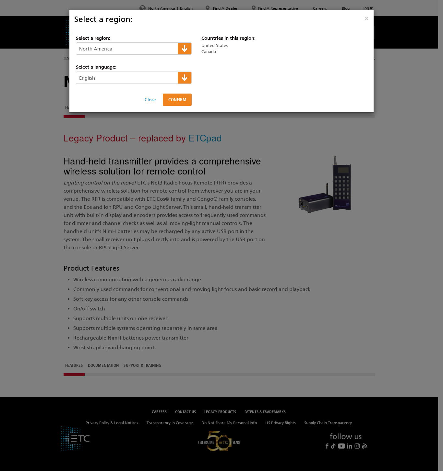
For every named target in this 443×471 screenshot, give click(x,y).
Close (150, 100)
